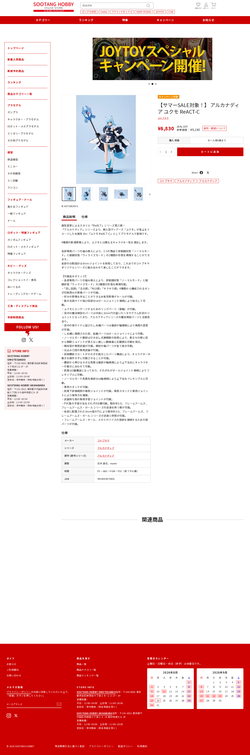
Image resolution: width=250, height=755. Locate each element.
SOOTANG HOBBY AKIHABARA (26, 385)
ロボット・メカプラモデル (23, 126)
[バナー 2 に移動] (152, 84)
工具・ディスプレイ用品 (23, 306)
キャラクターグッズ (19, 273)
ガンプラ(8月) (89, 11)
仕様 (84, 216)
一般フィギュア (17, 213)
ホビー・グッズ (17, 266)
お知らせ (208, 20)
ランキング (86, 20)
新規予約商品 (16, 71)
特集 (125, 20)
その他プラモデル (18, 140)
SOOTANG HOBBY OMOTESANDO (18, 357)
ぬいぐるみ (14, 287)
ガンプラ (13, 112)
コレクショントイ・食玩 (22, 280)
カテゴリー (43, 20)
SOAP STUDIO (143, 11)
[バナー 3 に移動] (156, 84)
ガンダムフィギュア (19, 240)
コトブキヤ (103, 440)
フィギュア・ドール (20, 199)
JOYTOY (160, 11)
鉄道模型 (13, 159)
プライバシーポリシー (19, 692)
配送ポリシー (125, 746)
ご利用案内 (13, 669)
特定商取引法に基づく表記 (70, 746)
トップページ (16, 48)
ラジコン (13, 187)
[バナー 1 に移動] (149, 84)
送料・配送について (215, 128)
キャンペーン (165, 20)
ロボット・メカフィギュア (23, 246)
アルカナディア (105, 448)
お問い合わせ (14, 675)
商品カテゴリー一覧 (20, 94)
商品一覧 (81, 664)
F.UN (171, 11)
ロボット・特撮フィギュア (24, 232)
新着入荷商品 (16, 59)
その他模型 (14, 173)
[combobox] (117, 6)
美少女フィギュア (18, 206)
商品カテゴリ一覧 (86, 669)
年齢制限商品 (16, 317)
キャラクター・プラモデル (23, 119)
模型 (10, 152)
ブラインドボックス (122, 11)
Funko (104, 11)
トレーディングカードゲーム (25, 294)
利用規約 (142, 746)
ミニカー (13, 166)
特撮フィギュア (17, 253)
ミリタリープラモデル (21, 133)
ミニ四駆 (13, 180)
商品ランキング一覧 (88, 675)
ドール (11, 220)
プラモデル (14, 105)
